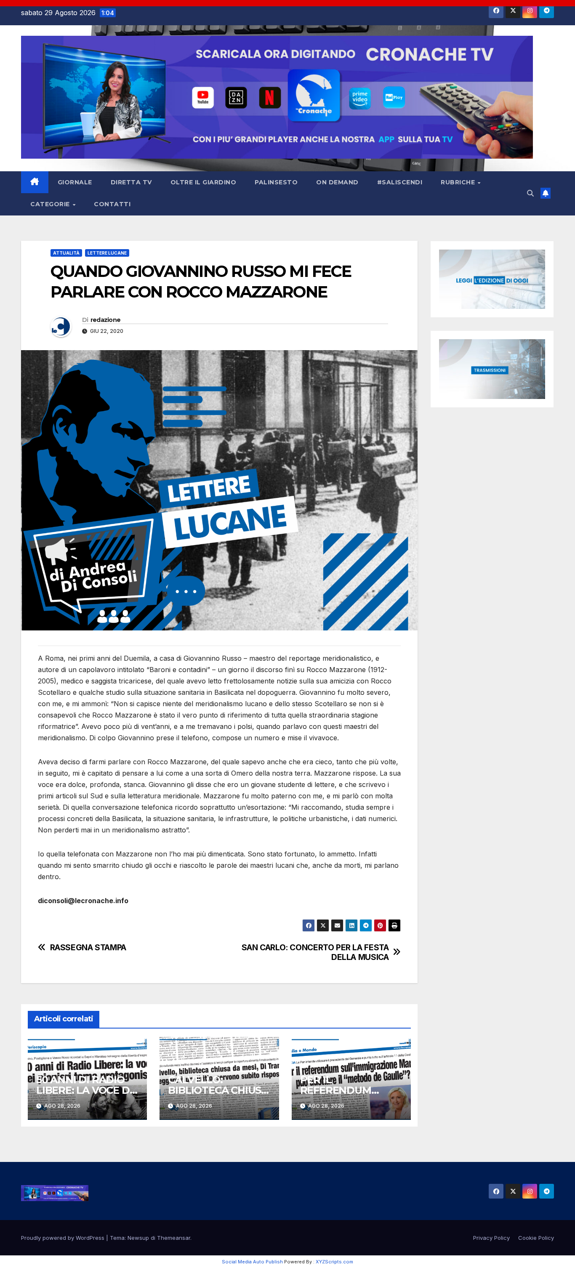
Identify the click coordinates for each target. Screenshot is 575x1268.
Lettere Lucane (107, 252)
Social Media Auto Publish (252, 1262)
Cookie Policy (536, 1237)
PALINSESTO (276, 182)
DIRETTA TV (131, 182)
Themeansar (173, 1237)
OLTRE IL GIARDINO (203, 182)
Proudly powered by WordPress (63, 1237)
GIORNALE (75, 182)
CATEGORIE (51, 204)
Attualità (66, 252)
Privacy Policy (491, 1237)
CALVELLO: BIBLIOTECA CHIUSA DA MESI (218, 1090)
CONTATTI (112, 204)
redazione (106, 320)
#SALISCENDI (400, 182)
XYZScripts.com (334, 1262)
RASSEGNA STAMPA (88, 947)
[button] (530, 193)
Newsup (138, 1237)
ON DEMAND (337, 182)
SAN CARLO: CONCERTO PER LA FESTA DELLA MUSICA (315, 952)
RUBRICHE (459, 182)
